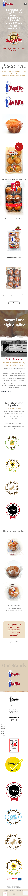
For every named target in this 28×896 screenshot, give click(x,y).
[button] (25, 4)
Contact (3, 735)
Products (3, 726)
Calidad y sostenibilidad (6, 730)
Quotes (2, 733)
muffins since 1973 (14, 365)
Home (2, 724)
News (2, 731)
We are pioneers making (14, 362)
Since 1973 (3, 728)
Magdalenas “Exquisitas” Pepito (14, 219)
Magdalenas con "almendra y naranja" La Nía (14, 179)
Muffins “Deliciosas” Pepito (14, 257)
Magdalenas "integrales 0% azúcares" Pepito (14, 295)
